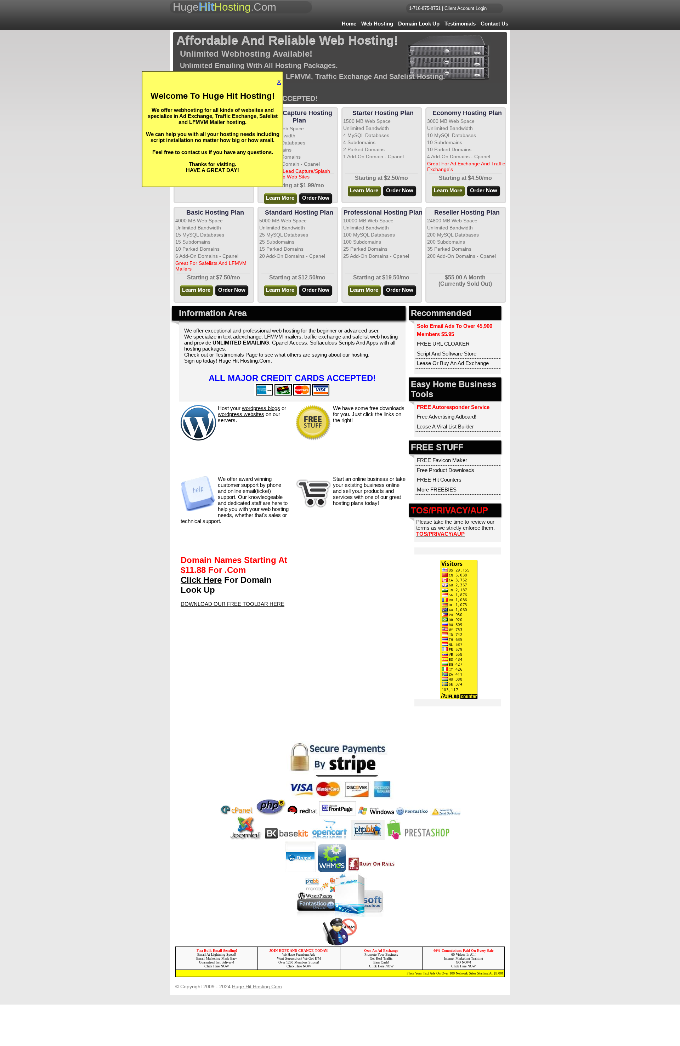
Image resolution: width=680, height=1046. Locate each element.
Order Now (315, 198)
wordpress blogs (261, 408)
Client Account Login (465, 8)
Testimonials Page (236, 355)
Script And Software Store (446, 354)
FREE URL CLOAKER (443, 344)
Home (349, 24)
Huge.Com (224, 6)
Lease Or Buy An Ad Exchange (453, 363)
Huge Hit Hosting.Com (244, 361)
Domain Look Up (419, 24)
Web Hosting (377, 24)
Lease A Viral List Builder (445, 426)
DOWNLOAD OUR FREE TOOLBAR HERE (232, 604)
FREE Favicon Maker (442, 460)
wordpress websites (241, 414)
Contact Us (494, 24)
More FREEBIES (437, 490)
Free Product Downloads (445, 470)
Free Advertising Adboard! (446, 417)
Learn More (364, 190)
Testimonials (460, 24)
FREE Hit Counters (439, 480)
